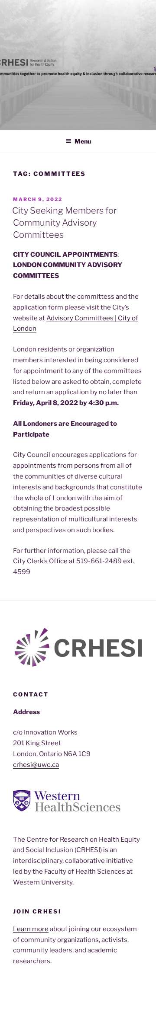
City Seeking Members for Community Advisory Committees (64, 222)
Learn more (31, 929)
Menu (83, 141)
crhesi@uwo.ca (36, 765)
